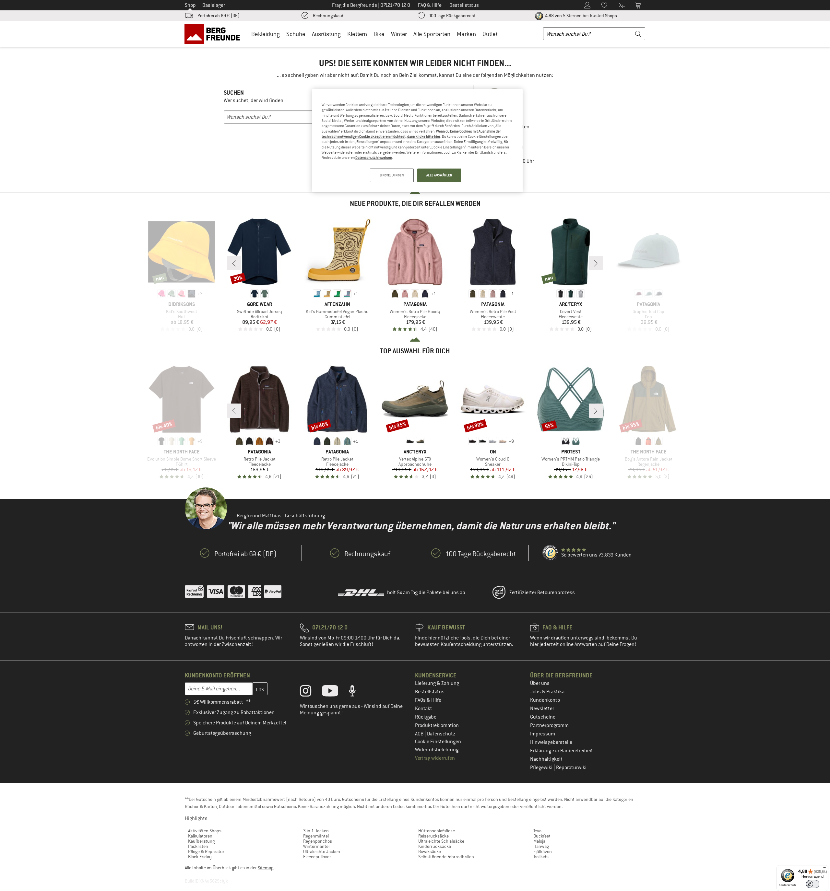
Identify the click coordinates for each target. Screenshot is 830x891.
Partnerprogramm (549, 725)
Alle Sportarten (431, 34)
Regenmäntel (316, 836)
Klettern (357, 34)
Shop (190, 5)
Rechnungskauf (328, 15)
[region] (417, 140)
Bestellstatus (430, 691)
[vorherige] (234, 263)
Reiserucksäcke (433, 836)
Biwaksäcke (429, 851)
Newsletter (542, 708)
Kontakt (423, 708)
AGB (419, 734)
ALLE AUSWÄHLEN (439, 175)
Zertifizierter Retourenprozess (542, 592)
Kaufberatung (201, 841)
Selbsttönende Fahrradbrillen (446, 857)
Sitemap (266, 868)
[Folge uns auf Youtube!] (335, 692)
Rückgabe (425, 717)
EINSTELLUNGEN (392, 175)
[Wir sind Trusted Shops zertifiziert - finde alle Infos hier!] (550, 553)
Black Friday (200, 857)
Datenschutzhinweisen (373, 157)
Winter (399, 34)
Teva (537, 831)
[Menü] (824, 869)
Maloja (539, 841)
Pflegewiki (541, 767)
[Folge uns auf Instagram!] (310, 692)
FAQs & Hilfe (428, 700)
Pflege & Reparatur (206, 851)
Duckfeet (542, 836)
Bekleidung (265, 34)
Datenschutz (441, 734)
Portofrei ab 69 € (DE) (218, 15)
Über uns (540, 683)
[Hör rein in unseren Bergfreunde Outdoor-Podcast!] (357, 692)
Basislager (213, 5)
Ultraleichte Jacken (321, 851)
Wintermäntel (316, 846)
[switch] (812, 884)
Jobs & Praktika (547, 691)
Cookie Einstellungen (438, 741)
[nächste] (596, 263)
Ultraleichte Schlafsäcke (441, 841)
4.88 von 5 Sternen (580, 15)
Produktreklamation (437, 725)
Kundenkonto (545, 700)
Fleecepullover (317, 857)
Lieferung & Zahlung (437, 683)
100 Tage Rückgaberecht (452, 15)
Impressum (542, 734)
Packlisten (198, 846)
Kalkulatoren (200, 836)
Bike (379, 34)
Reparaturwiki (571, 767)
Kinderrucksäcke (434, 846)
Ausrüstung (326, 34)
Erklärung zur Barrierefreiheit (561, 750)
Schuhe (295, 34)
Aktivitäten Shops (204, 831)
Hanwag (541, 846)
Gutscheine (542, 717)
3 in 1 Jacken (316, 831)
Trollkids (541, 857)
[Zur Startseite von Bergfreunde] (214, 33)
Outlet (490, 34)
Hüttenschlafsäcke (436, 831)
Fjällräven (542, 851)
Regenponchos (317, 841)
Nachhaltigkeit (546, 759)
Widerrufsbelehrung (436, 749)
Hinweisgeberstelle (551, 742)
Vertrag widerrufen (435, 758)
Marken (466, 34)
